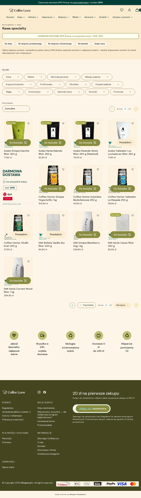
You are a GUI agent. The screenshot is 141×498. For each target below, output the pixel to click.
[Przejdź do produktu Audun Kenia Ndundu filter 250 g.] (53, 133)
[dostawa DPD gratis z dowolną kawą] (18, 185)
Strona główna (8, 25)
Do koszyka (16, 142)
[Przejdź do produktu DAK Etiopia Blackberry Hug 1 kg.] (87, 225)
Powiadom (125, 142)
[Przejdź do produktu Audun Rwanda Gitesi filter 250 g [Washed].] (87, 133)
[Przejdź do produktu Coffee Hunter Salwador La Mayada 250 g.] (122, 179)
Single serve (99, 44)
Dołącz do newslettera (92, 408)
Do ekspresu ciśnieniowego (60, 44)
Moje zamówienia (46, 408)
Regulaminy (7, 408)
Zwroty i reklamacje (12, 415)
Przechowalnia (44, 425)
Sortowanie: (7, 103)
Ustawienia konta (46, 421)
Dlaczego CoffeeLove (48, 438)
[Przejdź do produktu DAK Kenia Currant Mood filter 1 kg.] (18, 271)
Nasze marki (8, 467)
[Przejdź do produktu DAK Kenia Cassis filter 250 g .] (122, 225)
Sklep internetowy (69, 494)
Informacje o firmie (46, 450)
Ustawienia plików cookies (15, 411)
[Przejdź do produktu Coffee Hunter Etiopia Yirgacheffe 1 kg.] (53, 179)
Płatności (7, 438)
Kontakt (41, 446)
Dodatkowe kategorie (48, 453)
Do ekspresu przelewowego (30, 44)
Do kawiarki (83, 44)
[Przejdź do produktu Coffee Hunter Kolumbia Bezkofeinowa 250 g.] (87, 179)
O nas (40, 442)
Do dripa (8, 44)
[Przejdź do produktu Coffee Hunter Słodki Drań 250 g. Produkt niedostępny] (18, 225)
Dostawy (6, 442)
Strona (119, 109)
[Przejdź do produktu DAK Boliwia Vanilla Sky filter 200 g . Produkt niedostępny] (53, 225)
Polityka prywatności (12, 419)
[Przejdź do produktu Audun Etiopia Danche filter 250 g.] (18, 133)
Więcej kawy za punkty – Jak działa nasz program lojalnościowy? (51, 414)
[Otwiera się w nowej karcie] (39, 392)
